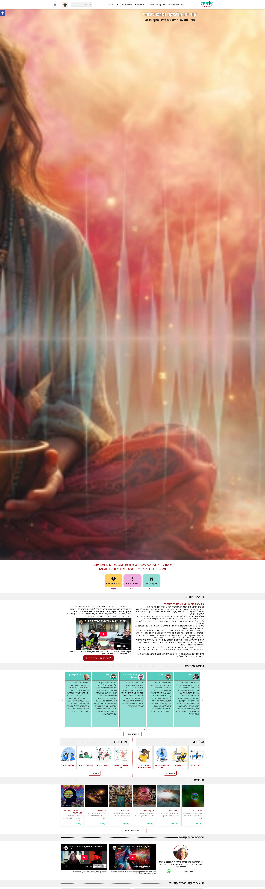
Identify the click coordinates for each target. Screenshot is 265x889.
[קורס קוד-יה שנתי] (99, 752)
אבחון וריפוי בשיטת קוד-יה (145, 810)
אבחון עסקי (179, 765)
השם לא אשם (125, 810)
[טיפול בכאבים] (192, 752)
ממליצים (141, 4)
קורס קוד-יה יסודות (85, 765)
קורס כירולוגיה (68, 765)
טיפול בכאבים (196, 765)
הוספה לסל (192, 756)
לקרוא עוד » (198, 824)
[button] (2, 13)
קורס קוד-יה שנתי (103, 765)
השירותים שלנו (126, 4)
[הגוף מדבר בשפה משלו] (117, 752)
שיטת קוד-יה (173, 4)
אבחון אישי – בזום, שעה (162, 766)
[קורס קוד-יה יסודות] (81, 752)
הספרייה (150, 4)
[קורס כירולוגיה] (64, 752)
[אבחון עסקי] (175, 752)
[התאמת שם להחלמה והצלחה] (140, 752)
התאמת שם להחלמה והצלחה (144, 766)
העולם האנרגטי (172, 810)
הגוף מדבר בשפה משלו (121, 766)
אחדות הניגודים (197, 810)
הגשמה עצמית (132, 583)
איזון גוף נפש (151, 583)
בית (182, 4)
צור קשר (110, 4)
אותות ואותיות (101, 810)
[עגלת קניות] (55, 4)
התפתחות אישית (113, 583)
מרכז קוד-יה (161, 4)
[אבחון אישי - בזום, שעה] (157, 752)
